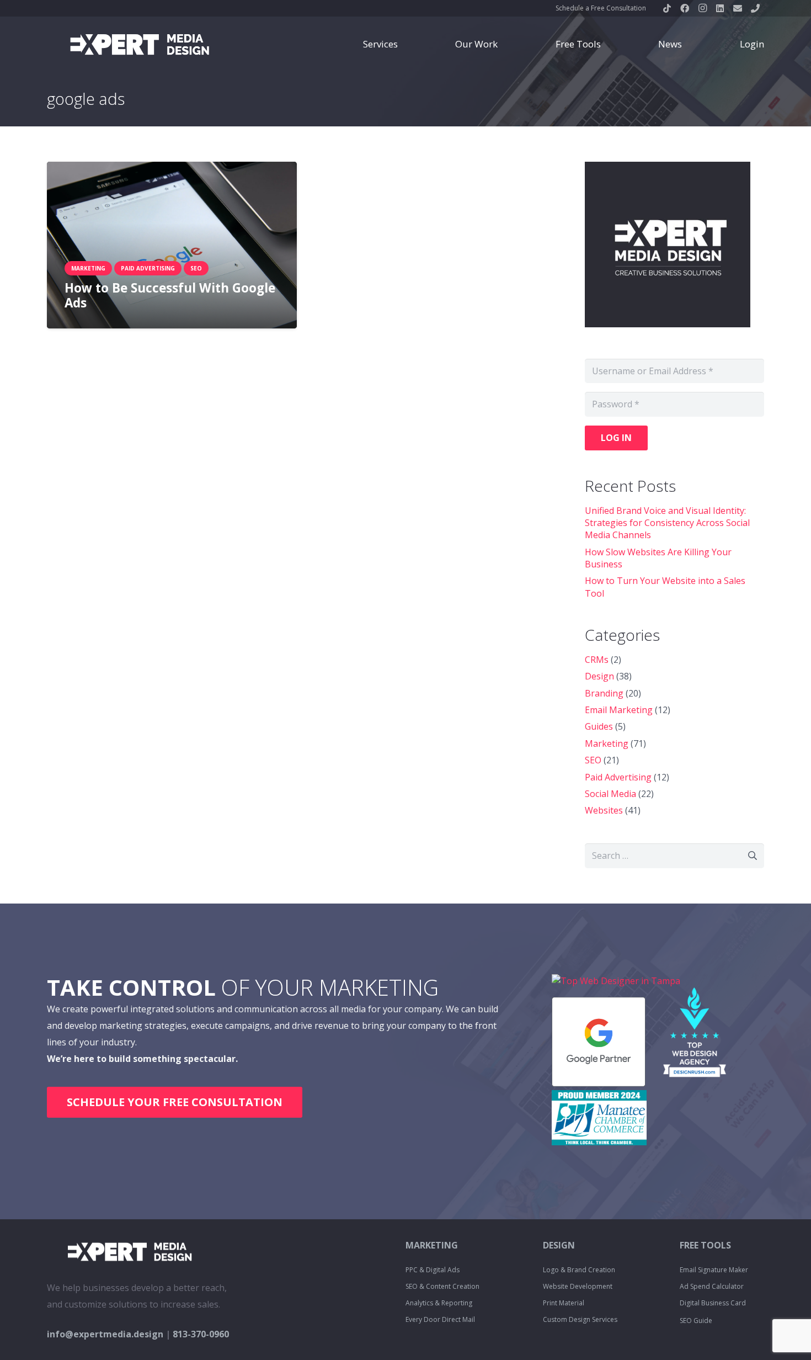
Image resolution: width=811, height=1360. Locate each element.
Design (599, 676)
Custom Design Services (580, 1319)
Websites (604, 810)
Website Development (577, 1286)
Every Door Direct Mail (440, 1319)
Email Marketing (619, 710)
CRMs (597, 660)
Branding (604, 693)
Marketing (606, 743)
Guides (599, 726)
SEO (593, 760)
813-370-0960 (201, 1334)
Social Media (610, 794)
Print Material (563, 1303)
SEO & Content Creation (442, 1286)
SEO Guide (696, 1320)
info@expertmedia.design (105, 1334)
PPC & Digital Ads (433, 1269)
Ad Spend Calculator (712, 1286)
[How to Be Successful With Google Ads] (172, 245)
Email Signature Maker (714, 1269)
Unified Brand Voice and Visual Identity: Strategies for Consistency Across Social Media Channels (667, 522)
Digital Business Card (713, 1303)
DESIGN (559, 1245)
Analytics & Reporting (439, 1303)
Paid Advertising (618, 777)
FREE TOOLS (705, 1245)
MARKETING (432, 1245)
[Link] (139, 44)
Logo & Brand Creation (579, 1269)
